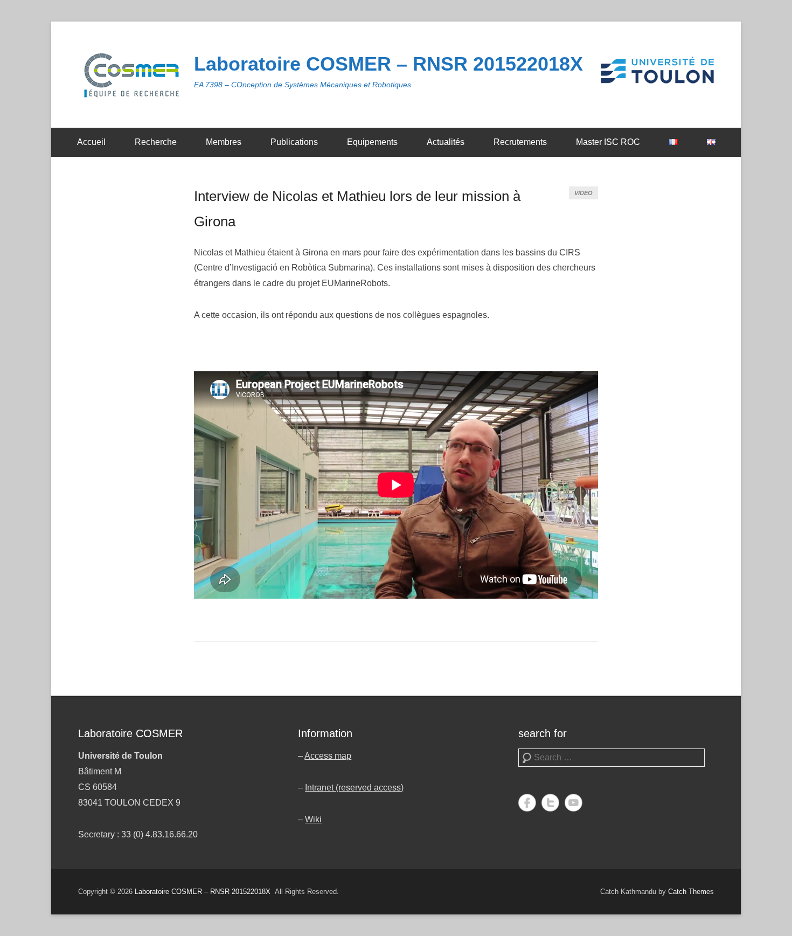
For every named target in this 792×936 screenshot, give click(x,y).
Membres (223, 142)
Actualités (445, 142)
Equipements (372, 142)
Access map (327, 755)
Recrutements (520, 142)
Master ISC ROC (608, 142)
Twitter (550, 803)
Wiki (313, 819)
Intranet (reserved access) (354, 787)
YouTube (573, 803)
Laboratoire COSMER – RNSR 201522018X (388, 64)
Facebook (527, 803)
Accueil (91, 142)
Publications (294, 142)
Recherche (156, 142)
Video (583, 193)
